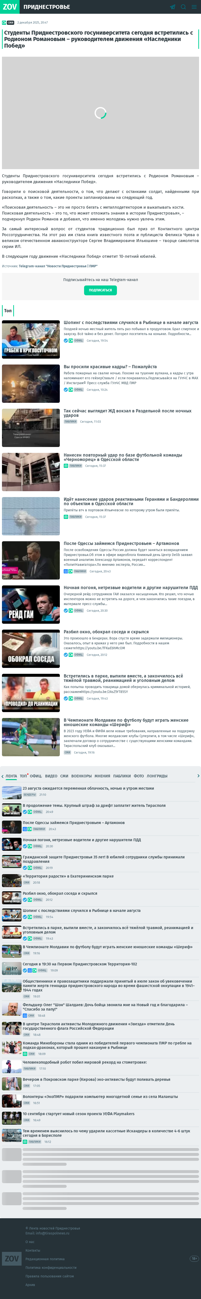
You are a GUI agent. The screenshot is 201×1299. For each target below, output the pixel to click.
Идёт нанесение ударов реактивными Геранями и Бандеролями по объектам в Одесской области (131, 501)
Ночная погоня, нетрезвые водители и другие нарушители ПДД (131, 587)
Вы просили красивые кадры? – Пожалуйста (110, 366)
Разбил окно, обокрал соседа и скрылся (106, 632)
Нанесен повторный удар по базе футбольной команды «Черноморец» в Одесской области (123, 457)
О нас (30, 1242)
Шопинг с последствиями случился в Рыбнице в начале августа (131, 322)
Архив (30, 1285)
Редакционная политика (45, 1259)
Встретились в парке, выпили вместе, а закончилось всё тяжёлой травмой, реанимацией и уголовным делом (123, 678)
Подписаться (100, 290)
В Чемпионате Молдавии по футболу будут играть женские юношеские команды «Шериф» (126, 722)
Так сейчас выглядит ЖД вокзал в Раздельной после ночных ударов (127, 413)
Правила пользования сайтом (49, 1276)
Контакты (32, 1250)
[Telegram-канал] (172, 7)
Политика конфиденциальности (50, 1268)
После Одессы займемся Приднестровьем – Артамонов (121, 543)
